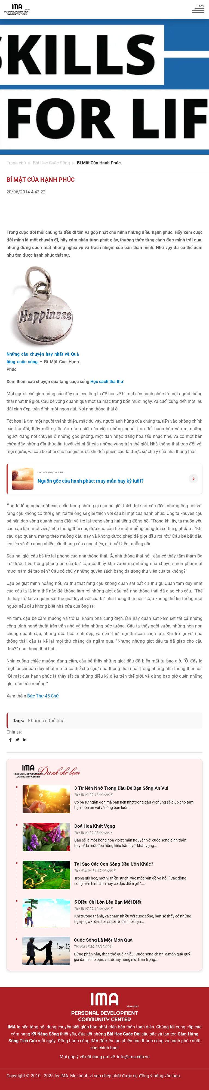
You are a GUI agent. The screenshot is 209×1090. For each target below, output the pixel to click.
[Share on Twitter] (17, 740)
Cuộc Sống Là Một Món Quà (103, 940)
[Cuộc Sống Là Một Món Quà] (47, 951)
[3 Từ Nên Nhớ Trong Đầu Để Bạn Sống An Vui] (47, 799)
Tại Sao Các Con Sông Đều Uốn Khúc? (113, 864)
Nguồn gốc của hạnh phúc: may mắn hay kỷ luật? (91, 481)
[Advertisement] (70, 218)
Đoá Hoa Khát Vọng (94, 826)
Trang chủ (16, 162)
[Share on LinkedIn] (24, 740)
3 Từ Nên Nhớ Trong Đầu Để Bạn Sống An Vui (121, 788)
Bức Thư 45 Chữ (43, 696)
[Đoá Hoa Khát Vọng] (47, 837)
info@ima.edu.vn (133, 1056)
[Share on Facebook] (10, 740)
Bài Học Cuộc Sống (51, 162)
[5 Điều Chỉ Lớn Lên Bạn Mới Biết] (47, 913)
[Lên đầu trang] (196, 1076)
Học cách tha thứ (106, 381)
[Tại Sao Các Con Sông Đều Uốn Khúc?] (47, 875)
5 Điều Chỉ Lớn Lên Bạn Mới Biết (108, 902)
